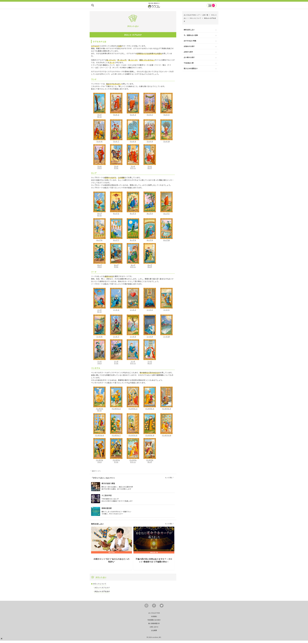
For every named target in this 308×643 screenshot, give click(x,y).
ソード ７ (116, 336)
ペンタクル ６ (99, 435)
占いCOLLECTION (154, 613)
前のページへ (96, 471)
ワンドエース (99, 115)
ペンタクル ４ (149, 408)
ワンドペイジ (99, 167)
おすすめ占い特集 (190, 41)
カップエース (99, 214)
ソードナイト (116, 362)
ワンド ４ (150, 115)
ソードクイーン (133, 362)
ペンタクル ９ (149, 435)
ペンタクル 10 (166, 435)
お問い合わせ (154, 627)
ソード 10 (166, 336)
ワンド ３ (133, 115)
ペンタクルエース (99, 409)
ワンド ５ (166, 115)
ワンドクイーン (133, 167)
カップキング (150, 266)
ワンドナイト (116, 167)
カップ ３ (133, 213)
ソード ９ (150, 336)
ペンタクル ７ (116, 435)
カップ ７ (116, 240)
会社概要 (154, 630)
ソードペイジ (99, 362)
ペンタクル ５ (166, 408)
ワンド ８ (133, 141)
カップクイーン (133, 266)
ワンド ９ (150, 141)
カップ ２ (116, 213)
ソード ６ (99, 336)
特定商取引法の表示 (154, 620)
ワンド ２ (116, 115)
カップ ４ (150, 213)
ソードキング (150, 362)
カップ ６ (99, 240)
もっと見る (168, 477)
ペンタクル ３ (132, 408)
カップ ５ (166, 213)
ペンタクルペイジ (99, 461)
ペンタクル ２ (116, 408)
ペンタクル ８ (132, 435)
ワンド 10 (166, 141)
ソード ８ (133, 336)
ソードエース (99, 311)
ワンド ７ (116, 141)
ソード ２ (116, 310)
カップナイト (116, 266)
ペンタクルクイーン (133, 461)
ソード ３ (133, 310)
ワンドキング (150, 167)
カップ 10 (166, 240)
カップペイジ (99, 266)
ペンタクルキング (149, 461)
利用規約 (154, 616)
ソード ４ (150, 310)
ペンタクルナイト (116, 461)
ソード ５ (166, 310)
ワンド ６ (99, 141)
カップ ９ (150, 240)
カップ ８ (133, 240)
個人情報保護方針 (154, 623)
